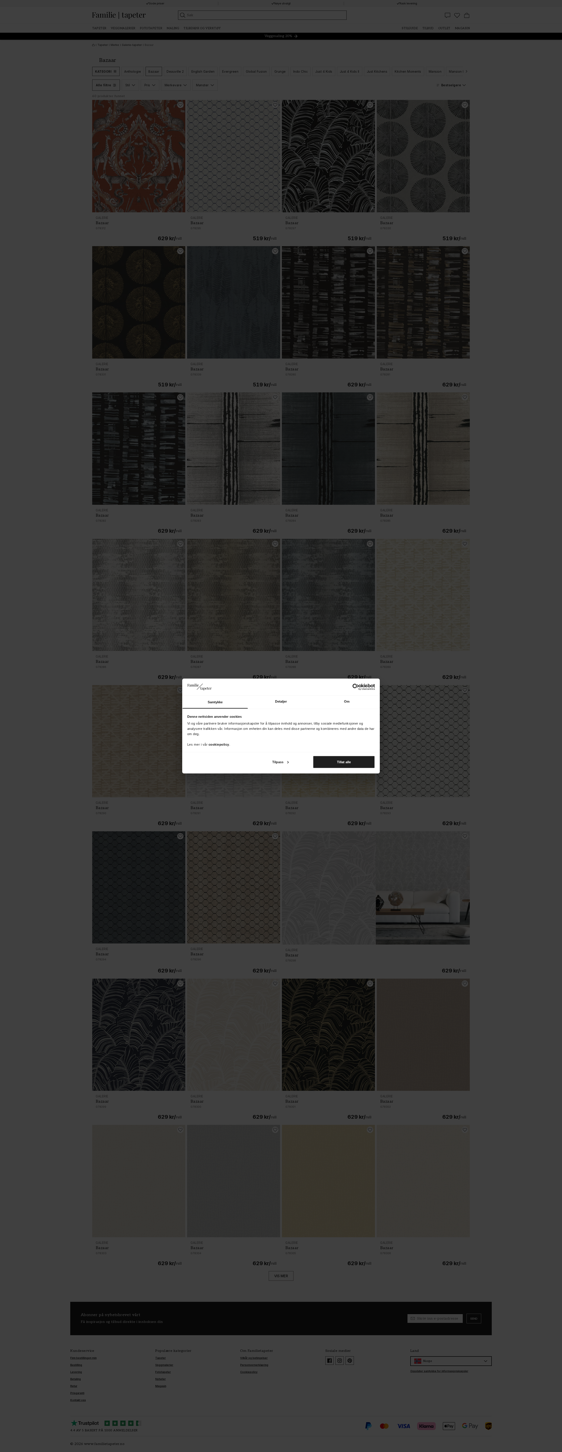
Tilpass (277, 762)
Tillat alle (344, 762)
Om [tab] (346, 701)
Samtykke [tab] (215, 702)
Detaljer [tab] (281, 701)
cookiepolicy (219, 744)
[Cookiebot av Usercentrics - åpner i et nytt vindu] (356, 687)
